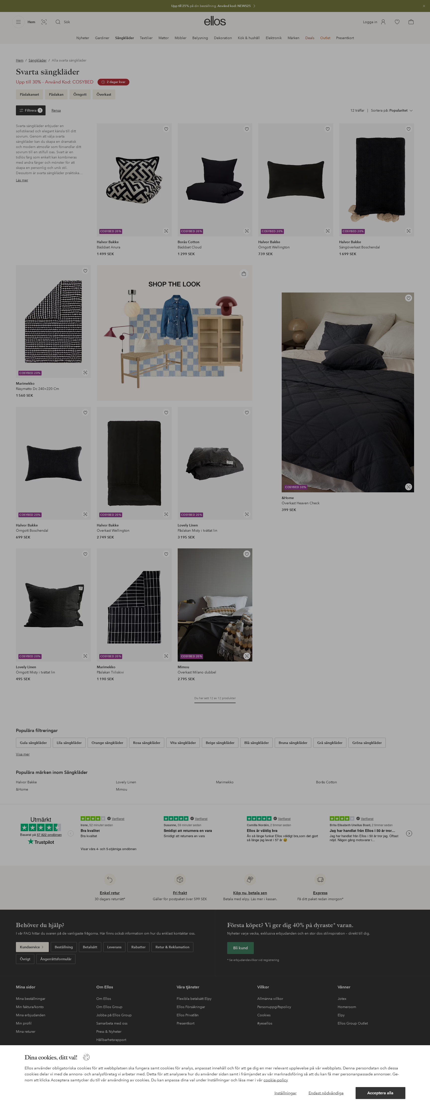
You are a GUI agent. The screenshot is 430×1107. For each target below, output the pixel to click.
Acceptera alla (380, 1093)
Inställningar (285, 1093)
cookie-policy (276, 1080)
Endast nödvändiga (326, 1093)
